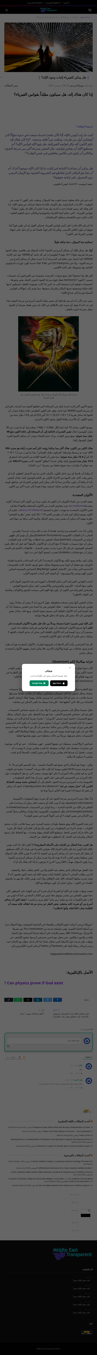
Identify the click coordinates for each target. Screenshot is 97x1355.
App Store (57, 683)
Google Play (37, 683)
